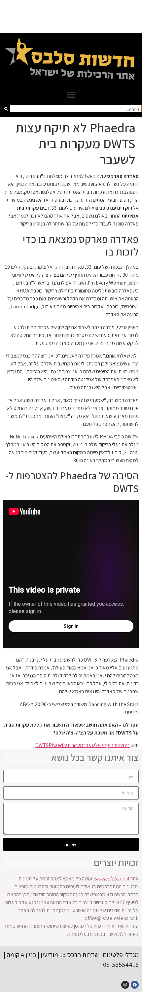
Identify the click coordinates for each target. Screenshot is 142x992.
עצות (118, 745)
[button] (71, 94)
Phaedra (58, 745)
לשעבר (90, 745)
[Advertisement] (71, 16)
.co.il (111, 878)
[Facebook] (135, 985)
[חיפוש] (6, 108)
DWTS (42, 745)
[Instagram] (125, 985)
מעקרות (75, 745)
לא (100, 745)
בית (126, 745)
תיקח (108, 745)
